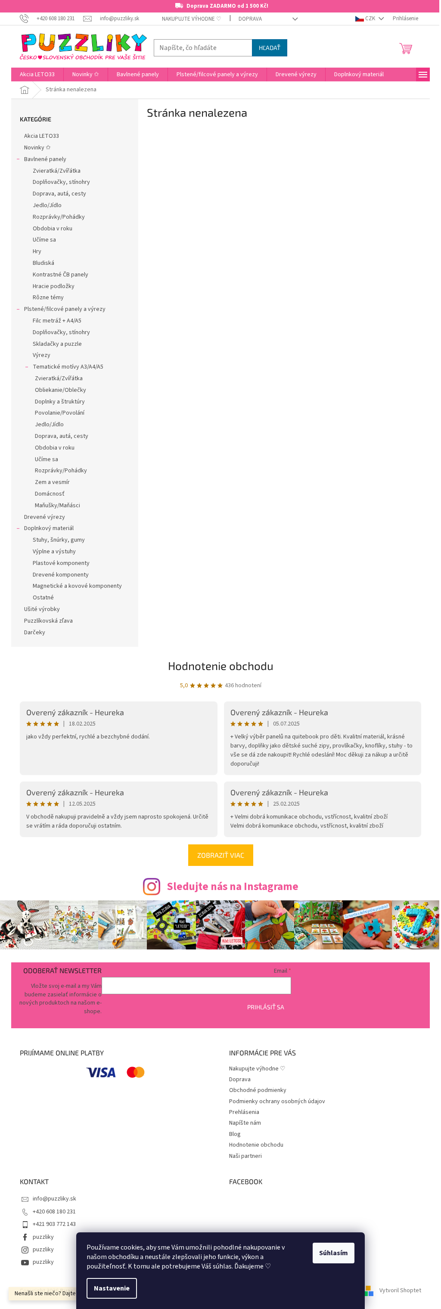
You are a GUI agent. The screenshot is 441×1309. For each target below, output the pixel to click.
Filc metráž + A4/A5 (57, 320)
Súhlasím (333, 1253)
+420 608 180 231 (54, 1211)
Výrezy (41, 355)
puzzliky (43, 1237)
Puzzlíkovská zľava (48, 621)
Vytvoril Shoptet (400, 1291)
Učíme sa (44, 240)
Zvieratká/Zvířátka (57, 171)
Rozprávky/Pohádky (59, 217)
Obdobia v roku (52, 228)
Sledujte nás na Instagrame (232, 886)
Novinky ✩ (37, 147)
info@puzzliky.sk (54, 1198)
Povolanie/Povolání (59, 413)
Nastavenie (112, 1288)
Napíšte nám (245, 1123)
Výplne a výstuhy (54, 551)
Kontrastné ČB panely (60, 274)
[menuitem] (37, 74)
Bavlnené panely (45, 159)
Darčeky (34, 632)
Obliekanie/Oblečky (60, 390)
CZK (370, 18)
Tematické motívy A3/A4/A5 (68, 367)
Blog (235, 1134)
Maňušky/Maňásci (57, 505)
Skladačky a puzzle (57, 344)
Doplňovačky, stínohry (61, 182)
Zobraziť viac (220, 855)
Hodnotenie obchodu (220, 665)
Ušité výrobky (42, 609)
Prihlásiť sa (265, 1007)
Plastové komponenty (61, 563)
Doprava (250, 19)
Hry (37, 251)
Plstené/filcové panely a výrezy (65, 309)
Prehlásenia (244, 1112)
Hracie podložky (54, 286)
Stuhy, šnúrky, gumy (59, 540)
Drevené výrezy (44, 517)
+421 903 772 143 (54, 1224)
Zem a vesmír (52, 482)
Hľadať (269, 47)
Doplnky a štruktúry (60, 401)
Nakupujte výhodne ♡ (191, 19)
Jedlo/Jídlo (47, 205)
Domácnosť (50, 494)
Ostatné (43, 597)
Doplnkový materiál (49, 528)
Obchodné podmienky (257, 1090)
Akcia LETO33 (41, 136)
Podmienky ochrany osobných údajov (277, 1101)
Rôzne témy (48, 297)
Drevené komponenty (61, 575)
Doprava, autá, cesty (59, 193)
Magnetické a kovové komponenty (77, 586)
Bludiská (43, 263)
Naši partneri (245, 1156)
